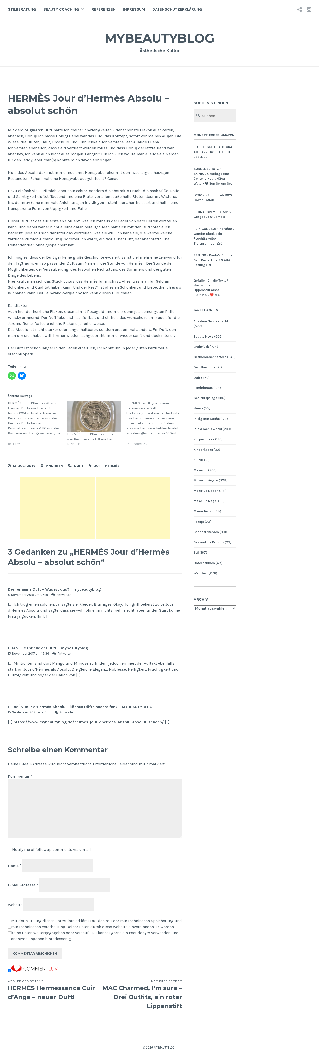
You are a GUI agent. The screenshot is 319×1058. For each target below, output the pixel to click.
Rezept (199, 522)
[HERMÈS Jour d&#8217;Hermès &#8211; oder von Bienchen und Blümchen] (94, 416)
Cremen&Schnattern (210, 357)
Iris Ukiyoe (94, 202)
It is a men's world (208, 429)
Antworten (64, 595)
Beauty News (203, 336)
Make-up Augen (206, 480)
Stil (196, 552)
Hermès (112, 466)
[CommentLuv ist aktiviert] (34, 971)
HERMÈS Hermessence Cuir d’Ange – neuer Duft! (51, 990)
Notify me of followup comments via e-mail (51, 849)
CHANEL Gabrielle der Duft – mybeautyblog (48, 648)
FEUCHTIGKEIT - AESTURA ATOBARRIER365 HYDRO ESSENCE (213, 152)
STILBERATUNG (22, 9)
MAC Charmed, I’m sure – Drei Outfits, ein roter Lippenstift (142, 994)
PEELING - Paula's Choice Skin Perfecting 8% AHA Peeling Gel (213, 260)
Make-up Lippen (206, 491)
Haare (198, 408)
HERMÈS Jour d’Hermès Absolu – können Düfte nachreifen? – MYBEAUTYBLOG (80, 706)
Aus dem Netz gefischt (211, 321)
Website (15, 904)
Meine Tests (203, 511)
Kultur (198, 460)
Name (14, 865)
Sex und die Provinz (209, 542)
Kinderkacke (203, 450)
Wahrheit (201, 573)
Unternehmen (204, 563)
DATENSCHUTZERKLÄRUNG (177, 9)
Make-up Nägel (205, 501)
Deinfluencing (205, 367)
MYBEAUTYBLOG (159, 38)
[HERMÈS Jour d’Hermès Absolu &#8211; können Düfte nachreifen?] (37, 426)
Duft (79, 466)
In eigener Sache (207, 419)
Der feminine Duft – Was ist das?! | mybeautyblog (54, 589)
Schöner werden (206, 532)
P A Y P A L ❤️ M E (207, 295)
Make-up (200, 470)
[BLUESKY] (299, 9)
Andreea (54, 466)
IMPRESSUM (134, 9)
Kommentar (20, 776)
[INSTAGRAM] (309, 9)
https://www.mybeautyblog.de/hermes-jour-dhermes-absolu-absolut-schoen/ (89, 722)
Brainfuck (201, 347)
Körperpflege (204, 439)
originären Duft (38, 130)
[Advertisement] (57, 508)
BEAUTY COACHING (61, 9)
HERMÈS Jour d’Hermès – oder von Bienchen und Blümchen (91, 436)
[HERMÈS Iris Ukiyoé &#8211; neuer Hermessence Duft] (155, 426)
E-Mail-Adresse (23, 885)
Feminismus (203, 388)
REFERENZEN (104, 9)
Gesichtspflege (205, 398)
